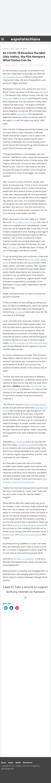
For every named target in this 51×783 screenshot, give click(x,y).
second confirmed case (13, 77)
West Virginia (21, 49)
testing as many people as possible (28, 525)
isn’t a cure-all (19, 441)
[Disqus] (25, 648)
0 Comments (39, 65)
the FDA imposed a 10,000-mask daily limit (27, 343)
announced (20, 312)
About (3, 762)
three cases (8, 98)
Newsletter (27, 762)
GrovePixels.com (7, 768)
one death (22, 98)
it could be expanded (27, 444)
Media (18, 762)
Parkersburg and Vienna (30, 534)
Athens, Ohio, (9, 534)
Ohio (12, 49)
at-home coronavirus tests (34, 404)
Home (10, 762)
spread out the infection (26, 222)
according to (22, 114)
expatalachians (25, 39)
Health (6, 49)
